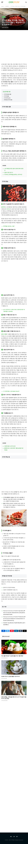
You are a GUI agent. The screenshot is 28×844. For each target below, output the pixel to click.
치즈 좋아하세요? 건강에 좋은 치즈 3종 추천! (12, 656)
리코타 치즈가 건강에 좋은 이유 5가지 (10, 676)
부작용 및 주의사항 (8, 99)
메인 (11, 836)
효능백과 (3, 16)
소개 (14, 836)
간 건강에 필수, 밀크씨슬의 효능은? (11, 391)
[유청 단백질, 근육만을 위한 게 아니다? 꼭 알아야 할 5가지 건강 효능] (14, 688)
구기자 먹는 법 (7, 98)
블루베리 (3, 207)
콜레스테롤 (3, 334)
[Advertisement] (14, 47)
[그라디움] (14, 2)
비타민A (8, 209)
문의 (17, 836)
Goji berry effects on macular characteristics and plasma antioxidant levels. (14, 612)
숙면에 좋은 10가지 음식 (10, 446)
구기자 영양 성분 (7, 94)
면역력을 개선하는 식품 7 (9, 226)
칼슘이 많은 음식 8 (8, 172)
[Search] (26, 2)
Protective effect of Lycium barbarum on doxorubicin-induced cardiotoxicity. (14, 618)
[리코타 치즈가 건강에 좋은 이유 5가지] (14, 667)
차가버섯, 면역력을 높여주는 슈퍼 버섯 (13, 174)
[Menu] (2, 2)
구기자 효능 (6, 96)
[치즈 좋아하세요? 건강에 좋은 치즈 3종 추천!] (14, 647)
